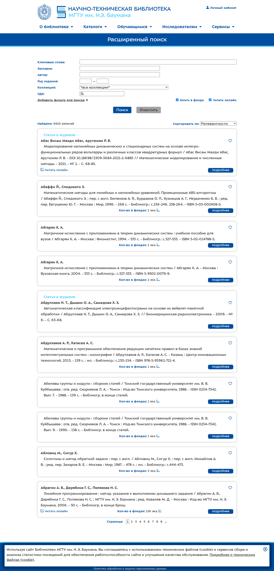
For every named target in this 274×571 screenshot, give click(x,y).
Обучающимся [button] (132, 26)
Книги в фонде (192, 100)
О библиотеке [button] (54, 26)
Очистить (149, 110)
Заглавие (45, 68)
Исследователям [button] (179, 26)
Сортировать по (185, 123)
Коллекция (46, 87)
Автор (42, 74)
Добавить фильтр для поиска (61, 100)
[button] (265, 549)
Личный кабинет (223, 7)
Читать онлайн (224, 100)
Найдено (45, 123)
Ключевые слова (51, 62)
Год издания (47, 81)
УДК (41, 94)
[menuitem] (56, 27)
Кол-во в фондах (132, 210)
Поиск (122, 110)
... (165, 521)
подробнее (220, 170)
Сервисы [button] (221, 26)
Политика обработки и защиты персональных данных (129, 568)
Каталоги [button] (92, 26)
